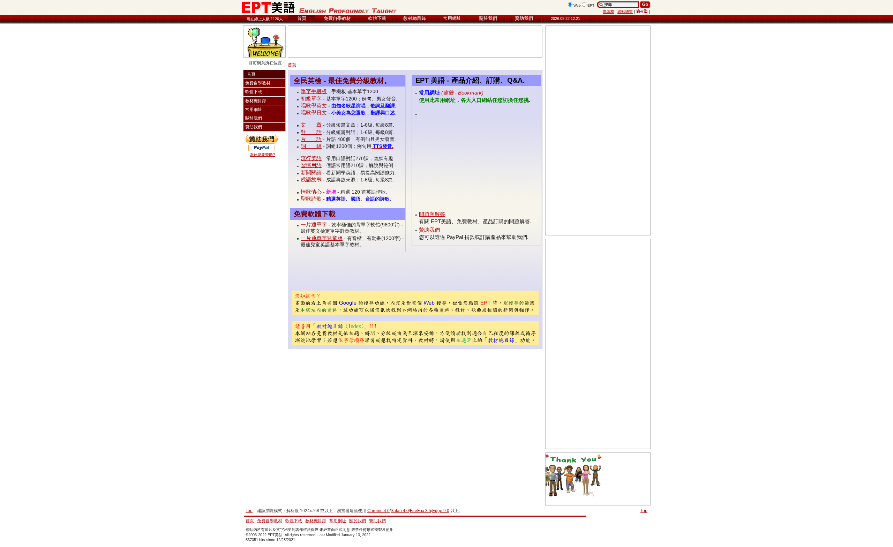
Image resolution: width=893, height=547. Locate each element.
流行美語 (311, 158)
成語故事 (311, 179)
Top (643, 510)
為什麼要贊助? (262, 154)
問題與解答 (432, 214)
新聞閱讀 (311, 172)
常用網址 (452, 18)
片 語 (311, 139)
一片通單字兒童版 (322, 238)
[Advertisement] (415, 41)
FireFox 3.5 (420, 510)
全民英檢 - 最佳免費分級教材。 (342, 80)
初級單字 (311, 99)
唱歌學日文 (314, 112)
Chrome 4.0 (378, 510)
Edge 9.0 (440, 510)
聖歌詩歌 (311, 199)
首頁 (301, 18)
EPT (590, 5)
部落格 (608, 11)
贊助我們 (524, 18)
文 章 (311, 125)
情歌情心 (311, 192)
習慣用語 (311, 165)
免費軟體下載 (315, 214)
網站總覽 (625, 11)
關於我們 (488, 18)
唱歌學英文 (314, 105)
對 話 (311, 132)
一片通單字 (314, 224)
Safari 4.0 (400, 510)
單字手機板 (314, 91)
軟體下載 (377, 18)
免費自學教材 (337, 18)
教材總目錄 (414, 18)
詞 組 (311, 146)
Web (577, 5)
